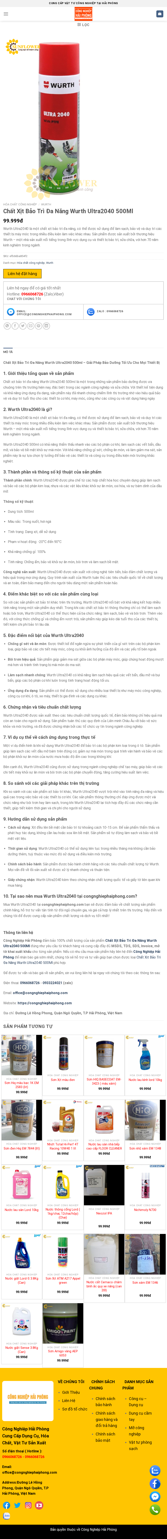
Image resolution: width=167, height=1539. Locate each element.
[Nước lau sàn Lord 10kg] (22, 1183)
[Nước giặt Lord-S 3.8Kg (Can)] (22, 1252)
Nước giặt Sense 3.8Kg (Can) (21, 1350)
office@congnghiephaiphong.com (40, 993)
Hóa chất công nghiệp (20, 204)
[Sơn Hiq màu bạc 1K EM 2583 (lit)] (22, 1055)
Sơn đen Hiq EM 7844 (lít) (22, 1148)
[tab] (8, 352)
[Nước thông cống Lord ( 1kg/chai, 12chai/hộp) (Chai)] (63, 1183)
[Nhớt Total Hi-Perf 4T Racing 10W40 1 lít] (63, 1118)
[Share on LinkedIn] (46, 326)
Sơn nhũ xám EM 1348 (145, 1148)
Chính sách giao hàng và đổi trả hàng (107, 1419)
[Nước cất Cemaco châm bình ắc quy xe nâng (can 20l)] (104, 1254)
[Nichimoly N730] (145, 1183)
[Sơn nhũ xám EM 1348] (145, 1120)
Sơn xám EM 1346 (145, 1283)
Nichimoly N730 (145, 1210)
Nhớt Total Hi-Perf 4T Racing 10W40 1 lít (62, 1146)
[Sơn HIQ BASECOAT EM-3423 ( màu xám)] (104, 1053)
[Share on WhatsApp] (7, 326)
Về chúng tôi (71, 1381)
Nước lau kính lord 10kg (145, 1080)
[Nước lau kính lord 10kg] (145, 1053)
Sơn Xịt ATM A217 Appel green (63, 1281)
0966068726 (32, 294)
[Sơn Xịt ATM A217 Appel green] (63, 1252)
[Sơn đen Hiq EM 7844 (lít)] (22, 1120)
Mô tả (8, 352)
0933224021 (52, 983)
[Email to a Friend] (30, 326)
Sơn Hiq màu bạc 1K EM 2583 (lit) (22, 1085)
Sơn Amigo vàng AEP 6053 (63, 1353)
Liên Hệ (68, 1400)
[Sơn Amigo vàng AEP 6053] (63, 1323)
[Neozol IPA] (104, 1185)
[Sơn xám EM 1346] (145, 1254)
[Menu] (5, 13)
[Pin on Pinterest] (38, 326)
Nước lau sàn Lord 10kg (21, 1210)
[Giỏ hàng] (160, 14)
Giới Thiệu (71, 1392)
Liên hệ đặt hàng (22, 273)
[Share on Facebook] (15, 326)
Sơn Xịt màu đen (63, 1080)
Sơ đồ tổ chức (74, 1409)
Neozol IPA (104, 1213)
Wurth (46, 204)
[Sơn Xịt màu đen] (63, 1053)
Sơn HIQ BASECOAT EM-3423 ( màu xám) (104, 1081)
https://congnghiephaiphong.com (45, 1003)
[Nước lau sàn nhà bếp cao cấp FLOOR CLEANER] (104, 1118)
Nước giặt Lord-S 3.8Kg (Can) (21, 1281)
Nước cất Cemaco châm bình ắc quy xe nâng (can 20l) (104, 1286)
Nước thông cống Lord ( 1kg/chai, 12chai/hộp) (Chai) (63, 1213)
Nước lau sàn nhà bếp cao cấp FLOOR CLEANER (104, 1146)
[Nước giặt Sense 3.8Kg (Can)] (22, 1321)
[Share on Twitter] (23, 326)
